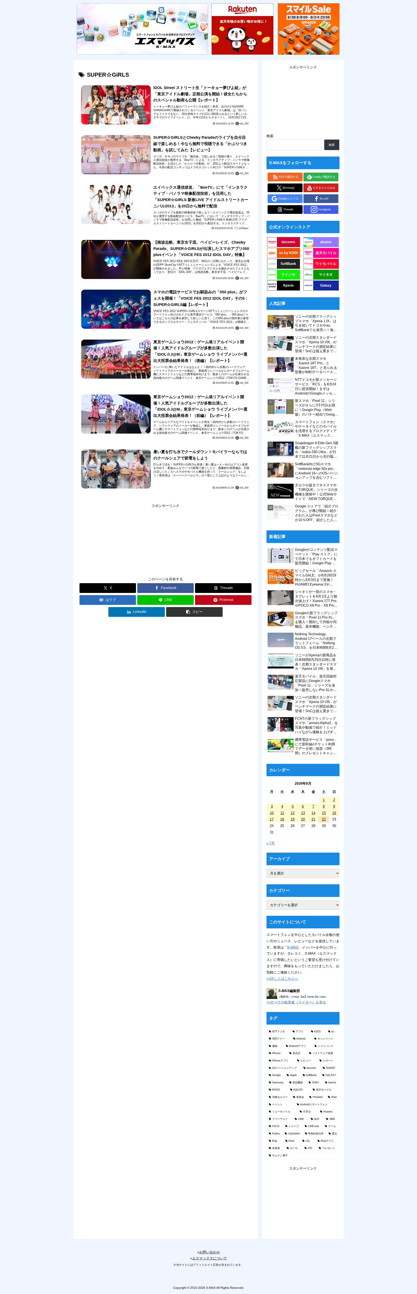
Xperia (288, 285)
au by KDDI (288, 253)
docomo (288, 242)
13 (303, 813)
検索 (269, 136)
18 (282, 819)
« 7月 (270, 843)
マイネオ (326, 274)
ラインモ (288, 274)
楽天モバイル (326, 253)
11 (282, 813)
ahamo (325, 242)
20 (303, 819)
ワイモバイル (325, 264)
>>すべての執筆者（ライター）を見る (296, 1002)
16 (334, 813)
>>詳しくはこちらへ (282, 978)
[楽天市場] (242, 29)
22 (324, 819)
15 (324, 813)
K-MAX (292, 947)
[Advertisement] (165, 539)
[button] (194, 612)
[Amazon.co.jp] (308, 29)
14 (313, 813)
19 (293, 819)
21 (313, 819)
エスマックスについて (209, 1258)
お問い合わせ (209, 1252)
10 (272, 813)
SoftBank (288, 264)
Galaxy (325, 285)
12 (293, 813)
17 (272, 819)
